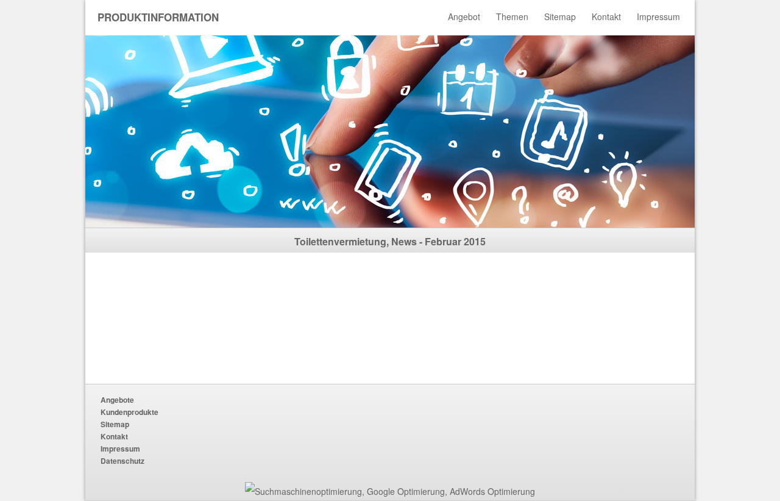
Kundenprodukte (129, 411)
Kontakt (606, 16)
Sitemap (560, 16)
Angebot (464, 16)
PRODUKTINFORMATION (158, 17)
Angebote (117, 399)
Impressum (658, 16)
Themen (512, 16)
